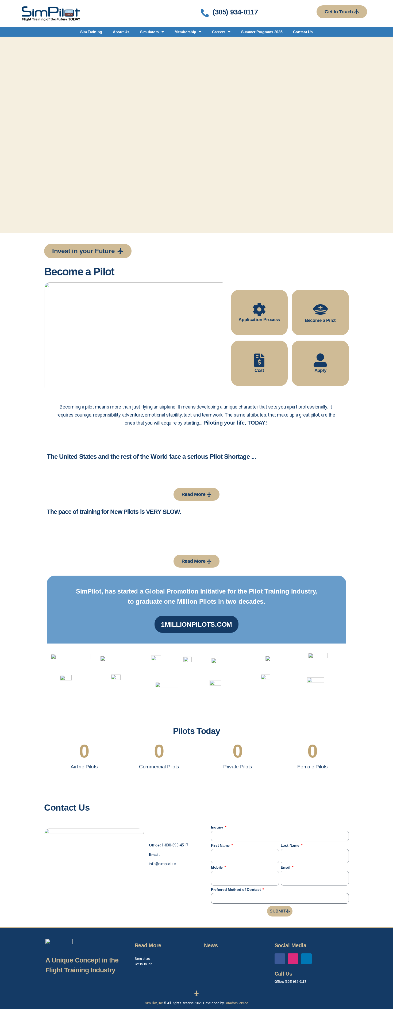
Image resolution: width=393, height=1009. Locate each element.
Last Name (290, 845)
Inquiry (217, 827)
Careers (218, 32)
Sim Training (91, 32)
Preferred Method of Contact (236, 889)
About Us (121, 32)
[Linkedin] (306, 958)
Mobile (217, 867)
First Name (221, 845)
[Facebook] (280, 958)
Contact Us (303, 32)
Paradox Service (236, 1003)
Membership (185, 32)
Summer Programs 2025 (262, 32)
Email (286, 867)
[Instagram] (293, 958)
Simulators (149, 32)
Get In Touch (143, 964)
